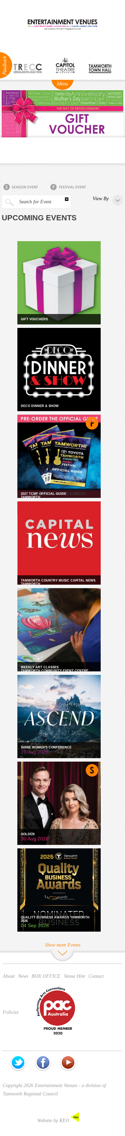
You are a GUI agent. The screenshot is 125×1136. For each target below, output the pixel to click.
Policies (10, 1012)
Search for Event (34, 201)
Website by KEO (53, 1120)
